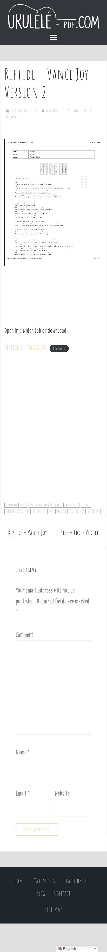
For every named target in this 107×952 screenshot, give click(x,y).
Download (59, 348)
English (69, 949)
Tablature (39, 511)
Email (23, 793)
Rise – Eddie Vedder (80, 533)
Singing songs (81, 111)
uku (50, 511)
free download (39, 505)
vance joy (94, 511)
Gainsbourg (71, 505)
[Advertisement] (53, 436)
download (11, 505)
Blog (40, 893)
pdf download (13, 511)
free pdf (56, 505)
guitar (86, 505)
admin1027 (52, 111)
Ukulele (61, 511)
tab (28, 511)
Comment (25, 634)
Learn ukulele (78, 881)
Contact (62, 893)
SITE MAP (53, 909)
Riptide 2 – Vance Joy (25, 347)
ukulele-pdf (77, 511)
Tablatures (12, 117)
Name (23, 752)
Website (62, 793)
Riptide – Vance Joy (27, 533)
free (23, 505)
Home (20, 881)
